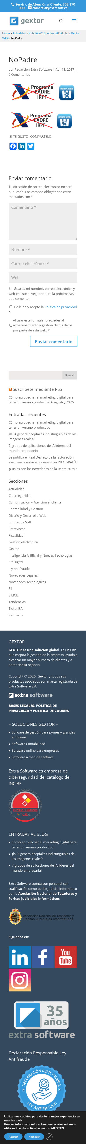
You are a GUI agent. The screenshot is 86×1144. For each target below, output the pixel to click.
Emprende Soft (20, 522)
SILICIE (14, 595)
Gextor (14, 548)
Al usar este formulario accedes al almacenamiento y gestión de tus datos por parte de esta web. (42, 325)
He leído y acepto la (43, 309)
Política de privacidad (61, 307)
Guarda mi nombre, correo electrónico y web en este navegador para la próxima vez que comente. (42, 293)
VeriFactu (16, 615)
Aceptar (13, 1136)
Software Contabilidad (28, 743)
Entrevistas (17, 529)
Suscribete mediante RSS (37, 389)
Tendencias (17, 602)
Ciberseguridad (20, 495)
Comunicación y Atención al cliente (35, 502)
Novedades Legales (23, 575)
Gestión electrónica (23, 542)
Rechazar (34, 1136)
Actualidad (19, 33)
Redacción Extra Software (33, 69)
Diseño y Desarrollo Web (27, 515)
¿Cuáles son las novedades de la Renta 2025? (43, 469)
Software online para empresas (35, 750)
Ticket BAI (16, 608)
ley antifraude (19, 568)
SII (10, 588)
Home (6, 33)
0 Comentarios (19, 74)
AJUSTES (57, 1128)
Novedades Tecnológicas (27, 582)
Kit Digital (16, 562)
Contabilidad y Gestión (26, 509)
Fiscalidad (16, 535)
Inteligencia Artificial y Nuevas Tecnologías (41, 555)
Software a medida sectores (33, 757)
